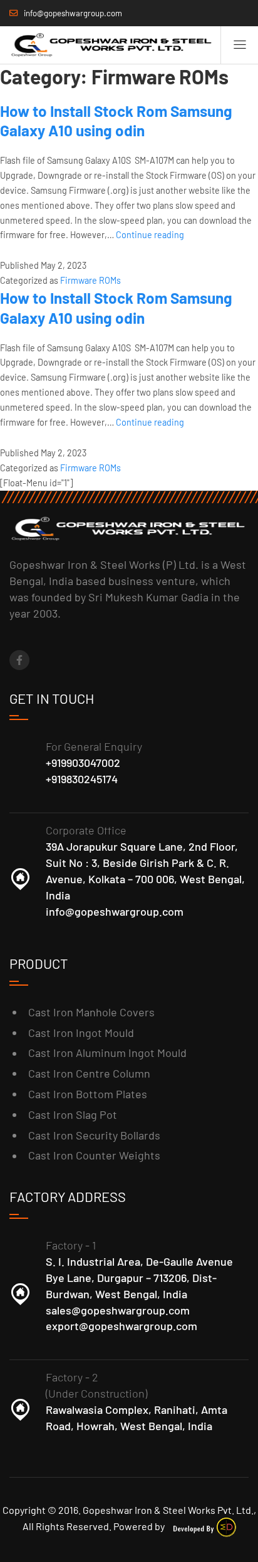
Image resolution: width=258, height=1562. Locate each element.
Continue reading (150, 234)
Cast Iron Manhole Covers (91, 1012)
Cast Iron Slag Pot (72, 1114)
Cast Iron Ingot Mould (81, 1032)
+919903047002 (83, 762)
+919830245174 (82, 779)
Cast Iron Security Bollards (94, 1135)
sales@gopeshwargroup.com (118, 1310)
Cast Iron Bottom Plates (87, 1094)
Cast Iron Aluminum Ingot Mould (107, 1052)
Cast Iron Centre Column (89, 1073)
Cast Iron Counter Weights (94, 1155)
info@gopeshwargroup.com (114, 911)
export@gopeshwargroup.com (121, 1326)
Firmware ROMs (90, 280)
